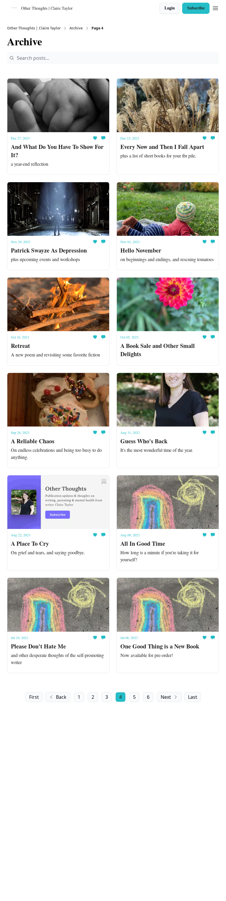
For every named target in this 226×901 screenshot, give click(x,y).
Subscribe (196, 8)
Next (166, 697)
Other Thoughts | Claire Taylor (34, 28)
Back (61, 697)
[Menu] (215, 7)
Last (192, 697)
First (34, 697)
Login (169, 8)
